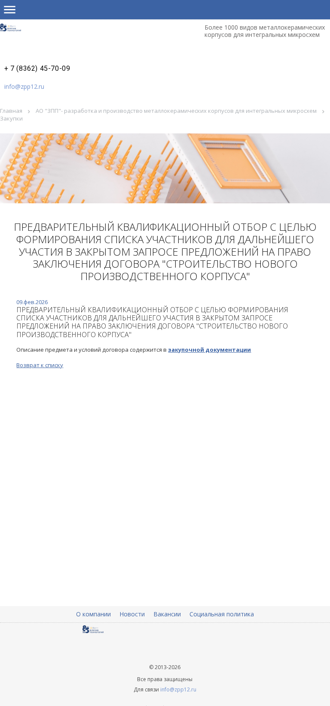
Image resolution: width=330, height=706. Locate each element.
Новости (132, 614)
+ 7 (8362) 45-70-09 (37, 68)
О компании (93, 614)
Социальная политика (221, 614)
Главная (11, 111)
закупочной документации (209, 349)
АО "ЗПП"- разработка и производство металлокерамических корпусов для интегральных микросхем (176, 111)
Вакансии (167, 614)
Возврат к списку (39, 365)
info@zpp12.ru (24, 86)
